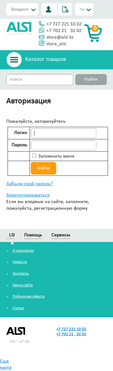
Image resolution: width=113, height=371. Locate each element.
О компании (23, 251)
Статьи (18, 308)
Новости (20, 262)
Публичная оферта (29, 296)
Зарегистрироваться (28, 195)
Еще (4, 361)
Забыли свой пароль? (29, 183)
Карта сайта (23, 285)
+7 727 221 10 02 (64, 24)
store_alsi (56, 43)
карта (6, 367)
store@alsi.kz (59, 37)
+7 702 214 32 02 (64, 30)
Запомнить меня (55, 156)
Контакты (21, 274)
